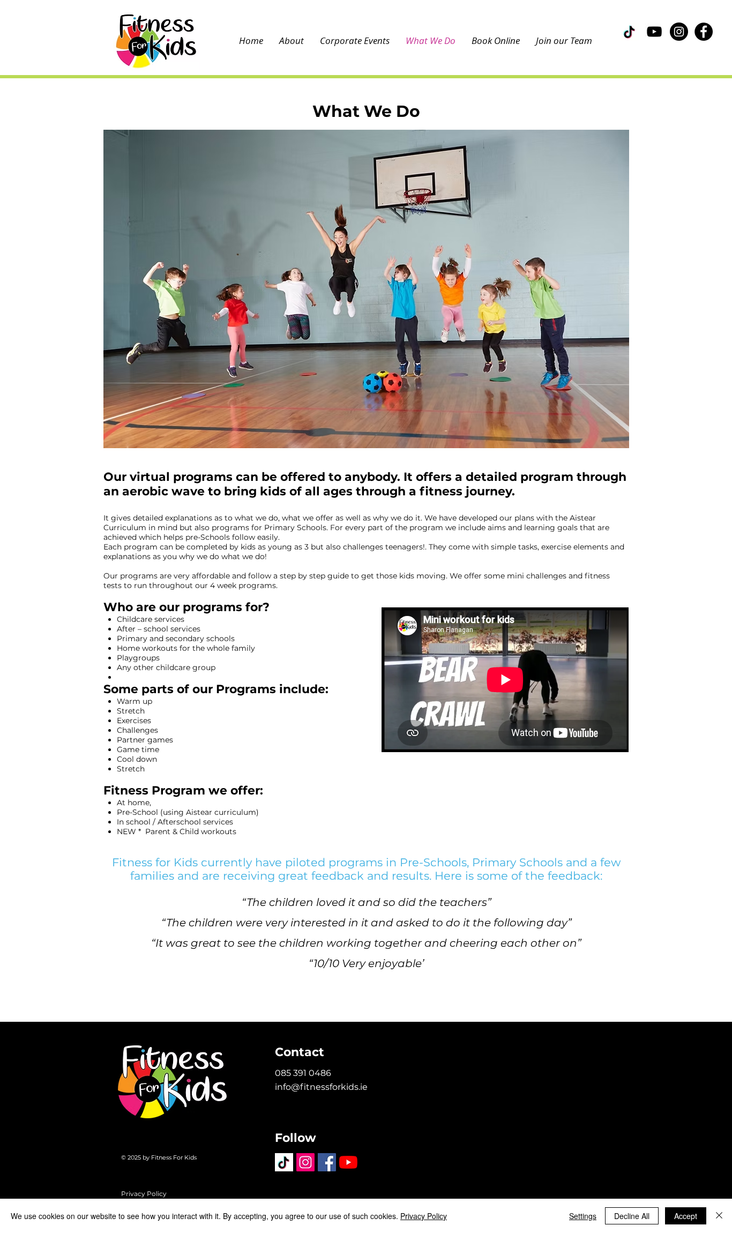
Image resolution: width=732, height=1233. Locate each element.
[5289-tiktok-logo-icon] (630, 32)
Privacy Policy (144, 1194)
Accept (685, 1215)
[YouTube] (654, 32)
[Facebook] (703, 32)
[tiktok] (284, 1162)
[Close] (719, 1215)
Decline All (631, 1215)
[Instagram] (679, 32)
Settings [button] (582, 1215)
